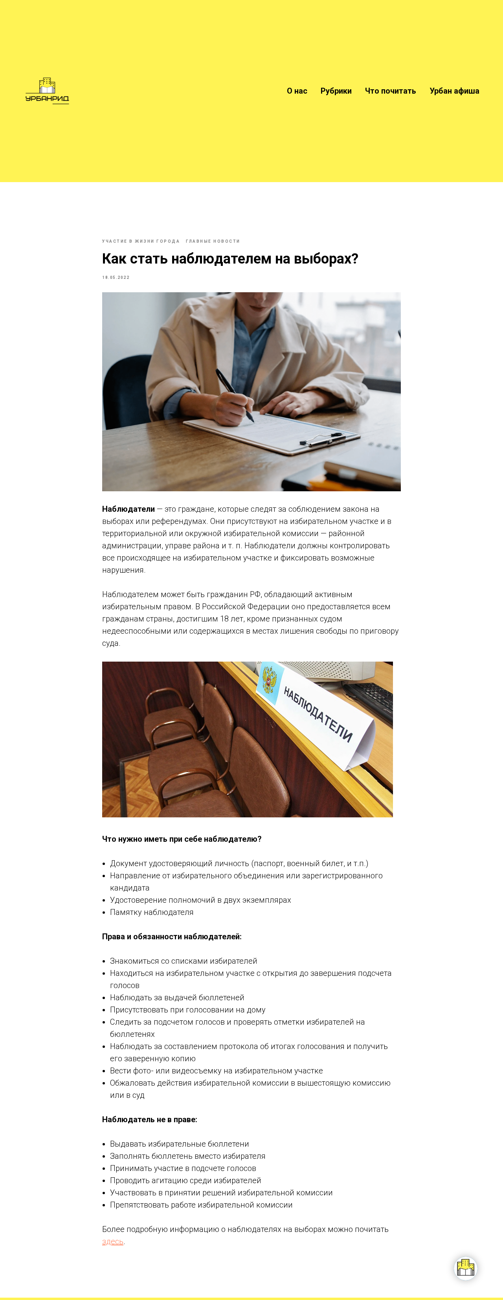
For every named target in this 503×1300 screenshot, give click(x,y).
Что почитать (390, 91)
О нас (297, 91)
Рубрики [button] (336, 91)
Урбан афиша (454, 91)
